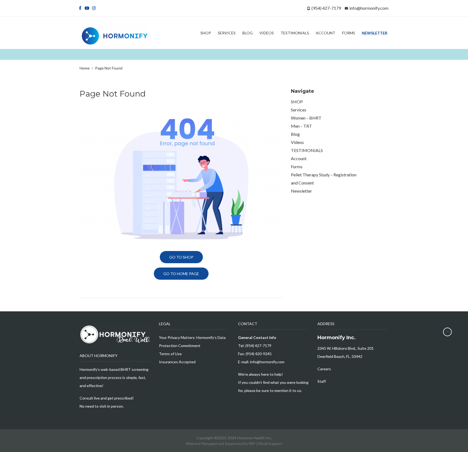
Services (298, 109)
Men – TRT (301, 125)
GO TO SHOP (181, 257)
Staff (321, 381)
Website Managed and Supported (215, 443)
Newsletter (301, 190)
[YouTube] (88, 8)
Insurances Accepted (177, 361)
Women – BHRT (306, 117)
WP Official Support (265, 443)
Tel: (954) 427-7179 (254, 345)
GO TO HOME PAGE (181, 273)
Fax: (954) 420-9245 (255, 353)
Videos (297, 142)
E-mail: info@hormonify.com (261, 361)
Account (299, 158)
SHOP (297, 101)
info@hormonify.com (368, 8)
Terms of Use (170, 353)
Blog (295, 134)
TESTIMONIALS (307, 150)
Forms (297, 166)
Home (85, 68)
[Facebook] (81, 8)
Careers (324, 369)
